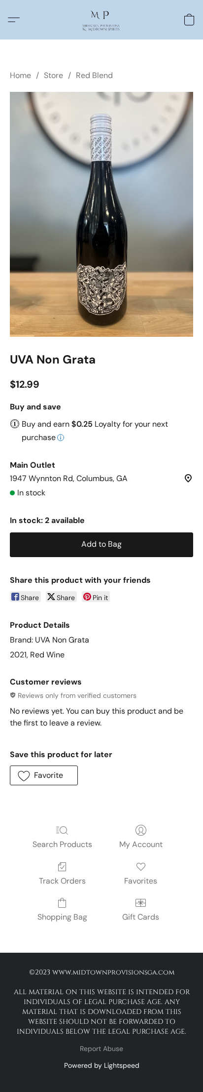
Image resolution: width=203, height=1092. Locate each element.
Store (53, 75)
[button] (101, 20)
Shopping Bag (62, 917)
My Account (141, 844)
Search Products (62, 844)
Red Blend (94, 75)
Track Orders (62, 881)
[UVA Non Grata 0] (101, 214)
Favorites (140, 881)
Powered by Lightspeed (101, 1065)
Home (20, 75)
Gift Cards (140, 917)
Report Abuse (101, 1048)
